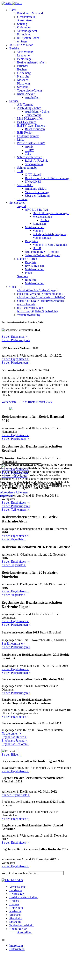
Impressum (6, 496)
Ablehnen (22, 492)
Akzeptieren (7, 492)
